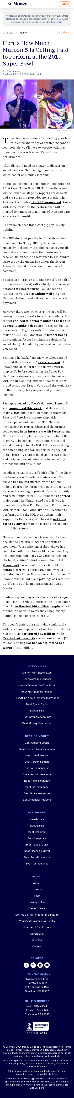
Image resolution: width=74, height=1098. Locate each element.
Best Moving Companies (37, 723)
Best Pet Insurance (37, 863)
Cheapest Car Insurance (37, 774)
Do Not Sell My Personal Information (37, 915)
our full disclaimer (49, 1074)
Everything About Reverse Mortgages (37, 698)
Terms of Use (37, 908)
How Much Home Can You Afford (37, 685)
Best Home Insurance (37, 781)
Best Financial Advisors (37, 799)
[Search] (10, 4)
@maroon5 (11, 565)
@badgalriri (12, 569)
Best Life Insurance (37, 787)
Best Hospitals (37, 838)
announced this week (25, 408)
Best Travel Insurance (37, 857)
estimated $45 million (38, 633)
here (41, 1088)
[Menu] (5, 4)
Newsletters (37, 819)
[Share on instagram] (40, 965)
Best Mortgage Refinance (37, 691)
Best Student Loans (37, 743)
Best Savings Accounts (37, 717)
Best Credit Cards (37, 704)
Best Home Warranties (37, 793)
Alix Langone (13, 71)
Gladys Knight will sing (41, 293)
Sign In (65, 4)
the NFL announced (46, 202)
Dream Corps (57, 335)
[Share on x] (33, 965)
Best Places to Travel (37, 851)
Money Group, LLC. (32, 1047)
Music (23, 32)
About (37, 883)
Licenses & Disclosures (37, 927)
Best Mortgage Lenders (37, 679)
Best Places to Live (37, 844)
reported (63, 496)
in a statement (49, 362)
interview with (44, 431)
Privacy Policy (37, 902)
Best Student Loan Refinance (37, 749)
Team (37, 896)
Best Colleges (37, 832)
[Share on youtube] (47, 965)
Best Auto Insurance (37, 768)
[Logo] (20, 4)
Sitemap (37, 940)
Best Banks (37, 710)
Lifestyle (8, 32)
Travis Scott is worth (19, 638)
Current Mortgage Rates (37, 672)
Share (65, 32)
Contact (37, 889)
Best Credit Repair (37, 755)
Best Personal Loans (37, 762)
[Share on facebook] (26, 965)
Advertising (37, 934)
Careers (37, 946)
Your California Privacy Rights (37, 921)
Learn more (56, 22)
